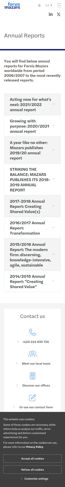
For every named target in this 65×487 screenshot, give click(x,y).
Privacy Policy (34, 447)
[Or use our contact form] (32, 401)
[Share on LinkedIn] (50, 14)
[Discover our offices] (32, 379)
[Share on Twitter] (58, 14)
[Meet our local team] (32, 357)
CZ (47, 5)
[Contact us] (32, 336)
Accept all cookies (32, 458)
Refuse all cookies (32, 469)
